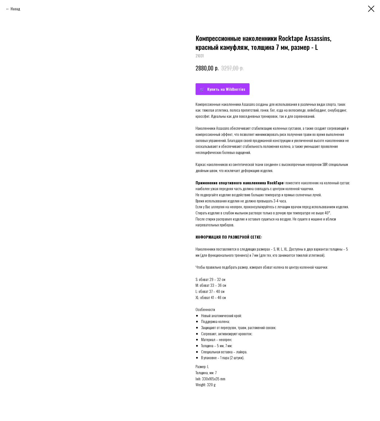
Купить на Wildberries (226, 89)
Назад (15, 8)
